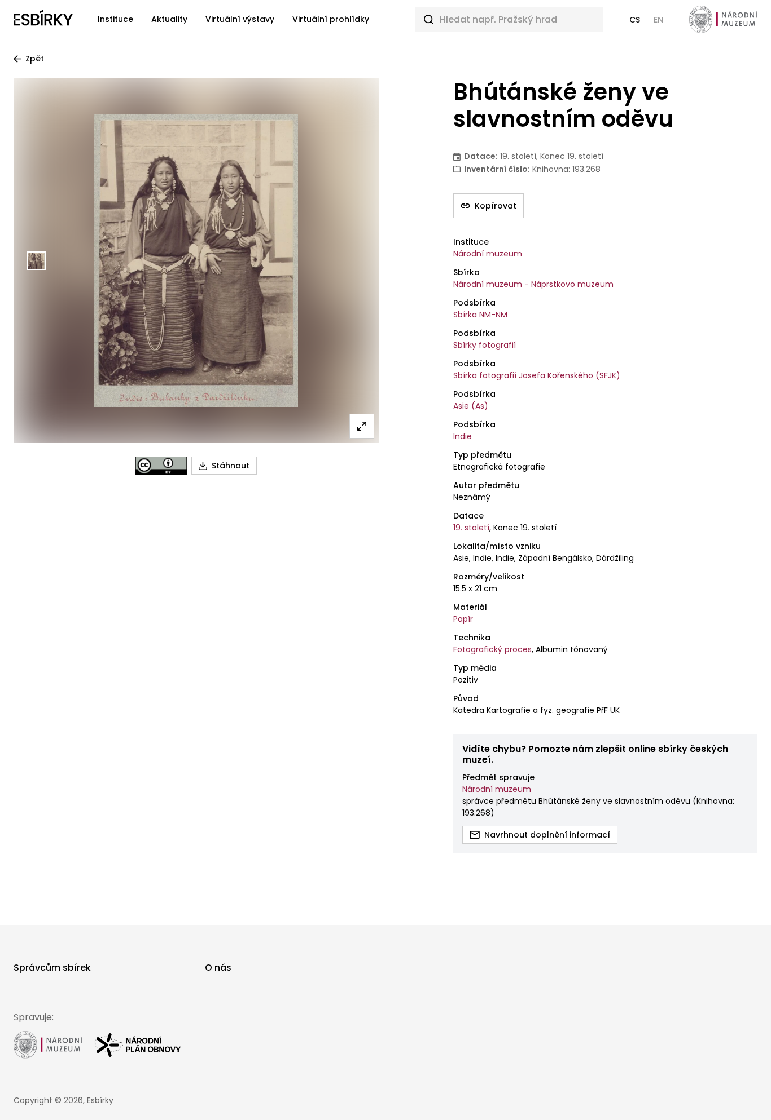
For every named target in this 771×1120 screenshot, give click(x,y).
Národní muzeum (487, 253)
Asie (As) (470, 405)
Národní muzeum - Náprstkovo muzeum (533, 284)
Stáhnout (230, 465)
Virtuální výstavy (239, 19)
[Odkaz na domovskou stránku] (43, 20)
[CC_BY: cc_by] (161, 466)
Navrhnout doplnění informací (547, 834)
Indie (462, 436)
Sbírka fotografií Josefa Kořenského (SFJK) (536, 375)
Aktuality (169, 19)
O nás (218, 967)
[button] (635, 19)
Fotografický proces (492, 649)
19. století (471, 527)
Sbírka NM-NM (480, 314)
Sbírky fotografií (484, 345)
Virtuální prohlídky (330, 19)
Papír (463, 619)
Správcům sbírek (52, 967)
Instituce (115, 19)
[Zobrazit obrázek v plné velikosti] (361, 426)
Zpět (34, 58)
